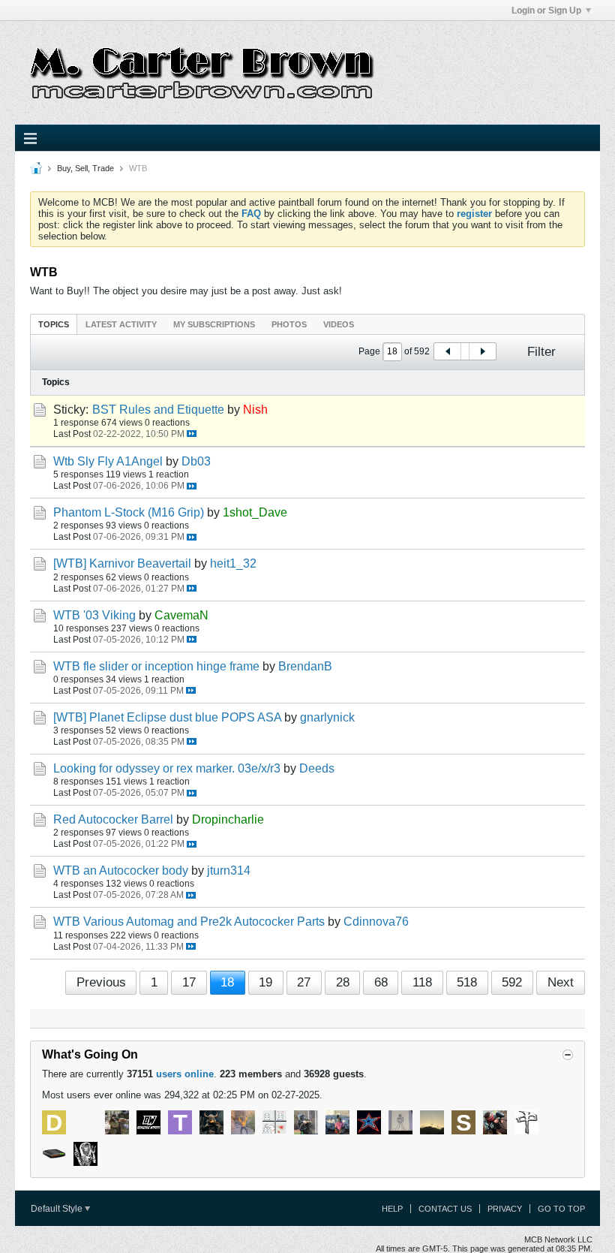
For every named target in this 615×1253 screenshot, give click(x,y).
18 (227, 982)
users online (185, 1074)
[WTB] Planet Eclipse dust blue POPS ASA (167, 717)
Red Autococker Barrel (113, 819)
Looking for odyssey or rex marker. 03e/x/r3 (166, 768)
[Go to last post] (191, 433)
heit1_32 (233, 563)
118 (422, 982)
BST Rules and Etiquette (158, 409)
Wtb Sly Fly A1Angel (108, 461)
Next (561, 982)
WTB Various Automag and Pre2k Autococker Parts (189, 921)
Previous (101, 982)
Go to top (561, 1208)
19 (265, 982)
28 (343, 982)
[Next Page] (482, 351)
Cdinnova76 (376, 921)
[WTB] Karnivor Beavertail (122, 563)
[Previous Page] (447, 351)
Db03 (196, 461)
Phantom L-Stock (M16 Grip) (128, 512)
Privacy (505, 1208)
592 (512, 982)
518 (467, 982)
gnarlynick (327, 717)
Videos (338, 324)
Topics (53, 324)
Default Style (58, 1208)
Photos (289, 324)
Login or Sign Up (546, 10)
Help (392, 1208)
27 (303, 982)
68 (381, 982)
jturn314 (228, 870)
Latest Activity (121, 324)
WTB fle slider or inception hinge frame (156, 666)
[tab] (53, 324)
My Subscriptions (214, 324)
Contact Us (445, 1208)
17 (189, 982)
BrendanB (305, 666)
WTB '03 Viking (94, 615)
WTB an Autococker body (120, 870)
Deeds (316, 768)
